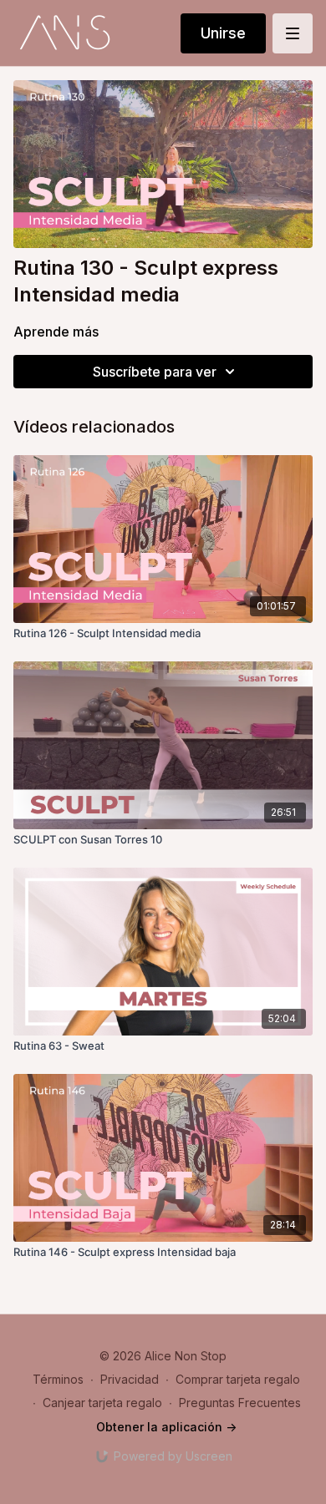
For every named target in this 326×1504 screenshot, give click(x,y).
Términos (58, 1379)
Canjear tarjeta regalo (102, 1402)
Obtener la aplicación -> (166, 1427)
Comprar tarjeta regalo (238, 1379)
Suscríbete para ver (154, 371)
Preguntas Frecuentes (240, 1402)
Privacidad (129, 1379)
